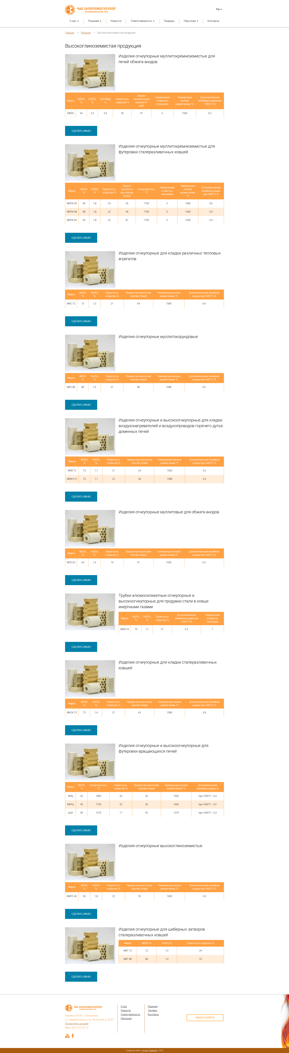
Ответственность (130, 1014)
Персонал (126, 1018)
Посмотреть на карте (76, 1023)
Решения (86, 32)
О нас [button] (73, 21)
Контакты (213, 21)
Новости (116, 21)
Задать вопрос (205, 1017)
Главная (69, 32)
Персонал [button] (190, 21)
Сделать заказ (81, 131)
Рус (218, 9)
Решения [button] (94, 21)
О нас (124, 1006)
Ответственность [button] (142, 21)
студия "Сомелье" (149, 1050)
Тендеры (169, 21)
